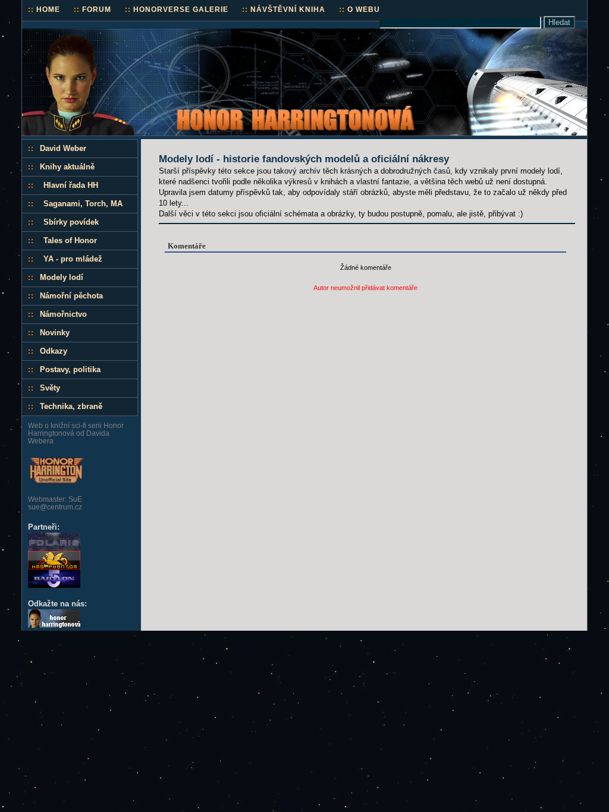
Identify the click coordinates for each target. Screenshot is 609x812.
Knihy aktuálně (67, 166)
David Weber (63, 148)
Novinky (55, 332)
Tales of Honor (70, 240)
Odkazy (53, 351)
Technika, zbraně (71, 406)
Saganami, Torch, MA (83, 203)
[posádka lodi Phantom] (54, 566)
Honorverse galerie (176, 9)
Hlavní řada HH (70, 185)
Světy (50, 387)
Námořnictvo (63, 314)
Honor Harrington (63, 34)
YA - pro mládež (72, 258)
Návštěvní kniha (283, 9)
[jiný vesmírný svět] (54, 585)
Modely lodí (61, 277)
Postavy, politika (70, 369)
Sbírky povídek (71, 222)
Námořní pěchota (71, 295)
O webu (359, 9)
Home (44, 9)
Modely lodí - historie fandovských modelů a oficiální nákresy (304, 159)
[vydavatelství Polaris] (54, 548)
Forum (92, 9)
